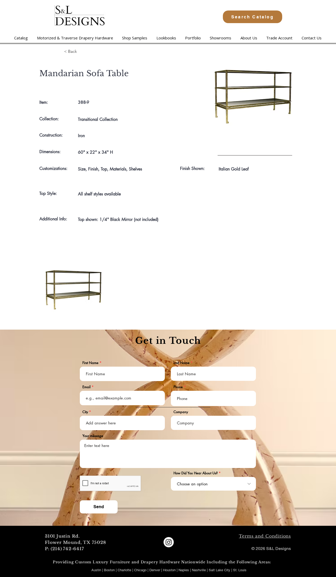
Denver (155, 570)
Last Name (182, 363)
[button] (74, 38)
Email (86, 387)
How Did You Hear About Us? (196, 473)
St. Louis (239, 570)
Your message (92, 436)
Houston (170, 570)
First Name (90, 363)
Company (181, 412)
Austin (96, 570)
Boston (109, 570)
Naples (184, 570)
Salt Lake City (219, 570)
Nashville (199, 570)
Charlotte (124, 570)
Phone (178, 387)
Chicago (140, 570)
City (85, 412)
